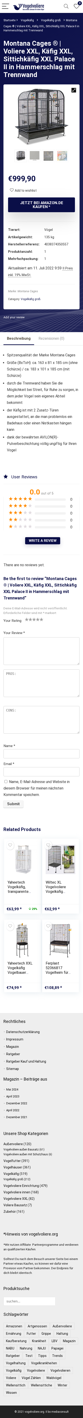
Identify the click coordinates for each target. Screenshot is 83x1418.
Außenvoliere (13, 1144)
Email (8, 764)
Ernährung (13, 1333)
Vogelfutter (12, 1161)
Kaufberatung (16, 1341)
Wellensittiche (41, 1385)
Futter (31, 1333)
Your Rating (12, 621)
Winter (62, 1385)
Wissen (11, 1392)
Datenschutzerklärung (23, 1032)
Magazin (12, 1047)
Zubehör (9, 1211)
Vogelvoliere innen (16, 1192)
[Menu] (5, 6)
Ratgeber (13, 1054)
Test (29, 1356)
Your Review (14, 633)
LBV (54, 1341)
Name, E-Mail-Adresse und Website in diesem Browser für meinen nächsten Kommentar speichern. (36, 788)
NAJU (42, 1348)
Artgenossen (37, 1326)
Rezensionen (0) (51, 338)
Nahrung (26, 1348)
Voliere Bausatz (15, 1205)
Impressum (14, 1039)
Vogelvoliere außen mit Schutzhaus (25, 1154)
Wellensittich (15, 1385)
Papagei (57, 1348)
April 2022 (12, 1110)
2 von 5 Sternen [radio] (28, 619)
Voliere (11, 1378)
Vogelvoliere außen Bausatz (21, 1149)
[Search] (66, 6)
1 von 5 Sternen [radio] (27, 619)
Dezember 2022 (16, 1103)
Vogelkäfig (27, 20)
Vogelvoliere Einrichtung (21, 1186)
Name (9, 746)
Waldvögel (53, 1378)
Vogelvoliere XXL (15, 1199)
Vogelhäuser (12, 1167)
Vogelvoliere (36, 1370)
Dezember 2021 (16, 1117)
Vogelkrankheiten (44, 1363)
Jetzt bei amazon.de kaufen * (41, 204)
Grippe (46, 1333)
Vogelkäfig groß (51, 20)
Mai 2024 (12, 1089)
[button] (73, 90)
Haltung (62, 1333)
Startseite (9, 20)
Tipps (42, 1356)
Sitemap (12, 1069)
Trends (57, 1356)
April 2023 (12, 1096)
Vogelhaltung (16, 1363)
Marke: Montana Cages (23, 291)
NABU (10, 1348)
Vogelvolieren (60, 1370)
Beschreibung (19, 338)
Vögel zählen (31, 1378)
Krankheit (39, 1341)
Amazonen (14, 1326)
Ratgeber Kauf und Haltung (26, 1061)
